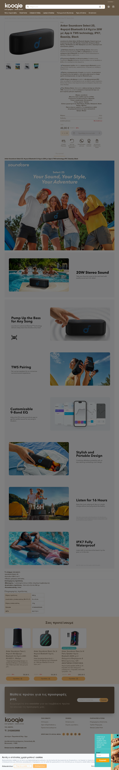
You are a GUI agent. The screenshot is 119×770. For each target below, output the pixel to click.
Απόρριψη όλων (7, 766)
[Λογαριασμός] (109, 7)
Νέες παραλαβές (11, 13)
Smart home (23, 13)
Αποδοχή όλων (40, 766)
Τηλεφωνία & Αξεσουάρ (65, 13)
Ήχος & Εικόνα (81, 13)
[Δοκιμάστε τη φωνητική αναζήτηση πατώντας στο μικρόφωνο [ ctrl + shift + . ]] (100, 7)
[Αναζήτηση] (28, 7)
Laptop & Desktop (48, 13)
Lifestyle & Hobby (35, 13)
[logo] (14, 6)
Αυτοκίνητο (92, 13)
